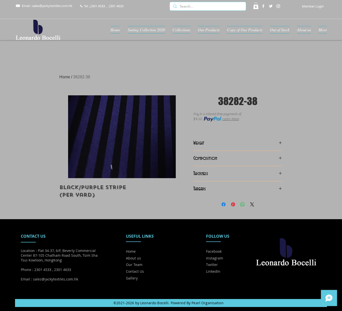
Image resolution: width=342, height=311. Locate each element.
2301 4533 (97, 6)
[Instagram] (278, 6)
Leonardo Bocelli (154, 302)
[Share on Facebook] (224, 204)
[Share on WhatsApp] (243, 204)
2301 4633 (116, 6)
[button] (256, 6)
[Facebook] (263, 6)
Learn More (230, 119)
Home (64, 77)
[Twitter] (270, 6)
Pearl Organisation (208, 302)
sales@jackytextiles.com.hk (52, 6)
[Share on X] (252, 204)
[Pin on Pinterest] (233, 204)
